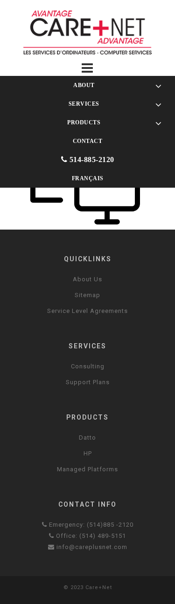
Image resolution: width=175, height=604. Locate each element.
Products (83, 122)
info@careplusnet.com (91, 546)
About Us (87, 279)
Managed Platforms (87, 469)
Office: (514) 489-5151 (90, 535)
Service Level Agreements (87, 310)
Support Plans (88, 382)
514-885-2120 (91, 159)
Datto (87, 437)
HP (88, 453)
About (83, 84)
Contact (87, 140)
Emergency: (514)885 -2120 (90, 524)
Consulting (88, 366)
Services (83, 103)
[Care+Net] (87, 31)
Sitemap (87, 295)
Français (87, 178)
